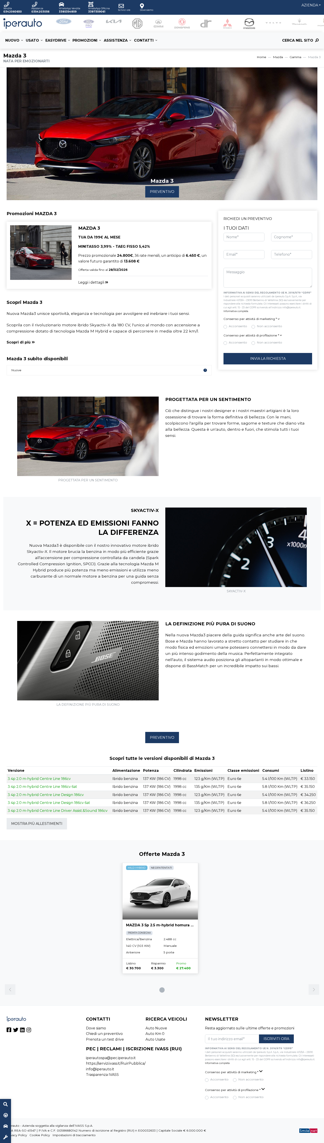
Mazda (278, 57)
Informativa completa (235, 311)
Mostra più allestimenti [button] (36, 824)
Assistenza (116, 40)
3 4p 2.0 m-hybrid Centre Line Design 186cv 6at (49, 803)
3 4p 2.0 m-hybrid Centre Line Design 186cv (46, 795)
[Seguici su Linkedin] (22, 1031)
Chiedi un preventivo (104, 1034)
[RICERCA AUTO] (5, 1104)
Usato (32, 40)
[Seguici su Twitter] (15, 1031)
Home (261, 57)
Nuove (108, 370)
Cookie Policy (40, 1135)
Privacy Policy (17, 1135)
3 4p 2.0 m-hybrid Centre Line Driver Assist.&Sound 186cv (58, 811)
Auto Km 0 (154, 1034)
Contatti (144, 40)
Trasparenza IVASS (102, 1075)
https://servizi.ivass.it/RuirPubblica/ (115, 1063)
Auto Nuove (156, 1028)
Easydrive (55, 40)
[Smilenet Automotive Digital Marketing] (308, 1130)
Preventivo (162, 192)
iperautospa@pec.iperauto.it (111, 1058)
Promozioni (85, 40)
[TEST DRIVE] (5, 1115)
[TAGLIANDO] (5, 1137)
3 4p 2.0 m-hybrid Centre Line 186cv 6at (42, 787)
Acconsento (238, 326)
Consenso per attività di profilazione (251, 335)
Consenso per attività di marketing (250, 319)
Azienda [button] (310, 5)
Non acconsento (269, 326)
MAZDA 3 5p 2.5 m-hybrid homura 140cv (164, 925)
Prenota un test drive (105, 1039)
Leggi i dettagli (91, 282)
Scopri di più (19, 342)
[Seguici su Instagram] (28, 1031)
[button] (267, 319)
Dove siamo (96, 1028)
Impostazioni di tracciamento (74, 1135)
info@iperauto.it (100, 1069)
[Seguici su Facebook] (9, 1031)
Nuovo (12, 40)
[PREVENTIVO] (5, 1126)
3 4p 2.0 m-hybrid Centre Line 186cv (39, 779)
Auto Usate (155, 1039)
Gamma (295, 57)
